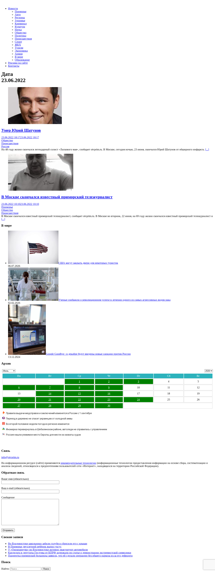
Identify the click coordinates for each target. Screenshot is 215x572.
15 (79, 393)
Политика (20, 35)
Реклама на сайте (18, 62)
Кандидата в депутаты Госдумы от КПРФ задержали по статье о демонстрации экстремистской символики (69, 552)
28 (50, 405)
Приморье (20, 11)
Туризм (19, 47)
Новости (13, 8)
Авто (18, 14)
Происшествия (23, 38)
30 (109, 405)
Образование (22, 59)
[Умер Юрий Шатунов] (35, 123)
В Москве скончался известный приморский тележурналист (57, 197)
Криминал (21, 23)
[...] (207, 149)
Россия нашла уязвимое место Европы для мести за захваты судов (43, 434)
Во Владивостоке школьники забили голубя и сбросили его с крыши (47, 543)
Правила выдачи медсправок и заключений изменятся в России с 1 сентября (49, 413)
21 (50, 399)
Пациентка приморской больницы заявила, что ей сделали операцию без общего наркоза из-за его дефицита (70, 555)
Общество (20, 32)
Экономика (21, 50)
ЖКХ (18, 44)
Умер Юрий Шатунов (21, 130)
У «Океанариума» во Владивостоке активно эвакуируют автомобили (48, 549)
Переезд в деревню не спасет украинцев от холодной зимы (39, 418)
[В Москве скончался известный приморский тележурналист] (40, 189)
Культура (20, 26)
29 (79, 405)
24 (138, 399)
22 (79, 399)
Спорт (18, 41)
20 (19, 399)
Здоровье (20, 20)
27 (19, 405)
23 (109, 399)
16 (109, 393)
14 (50, 393)
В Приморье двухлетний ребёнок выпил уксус (34, 546)
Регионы (20, 17)
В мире (19, 56)
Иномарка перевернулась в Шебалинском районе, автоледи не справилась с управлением (56, 429)
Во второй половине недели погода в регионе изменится (37, 424)
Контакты (13, 65)
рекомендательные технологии (78, 463)
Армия (19, 53)
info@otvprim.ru (10, 457)
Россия (5, 146)
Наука (18, 29)
